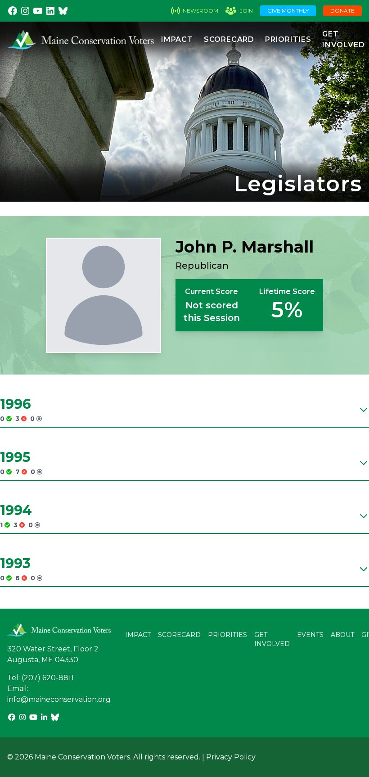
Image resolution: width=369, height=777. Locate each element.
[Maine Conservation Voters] (84, 40)
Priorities (288, 39)
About (342, 635)
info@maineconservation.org (59, 699)
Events (310, 635)
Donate (342, 10)
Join (246, 10)
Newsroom (200, 10)
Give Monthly (288, 10)
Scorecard (229, 39)
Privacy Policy (231, 757)
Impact (177, 39)
